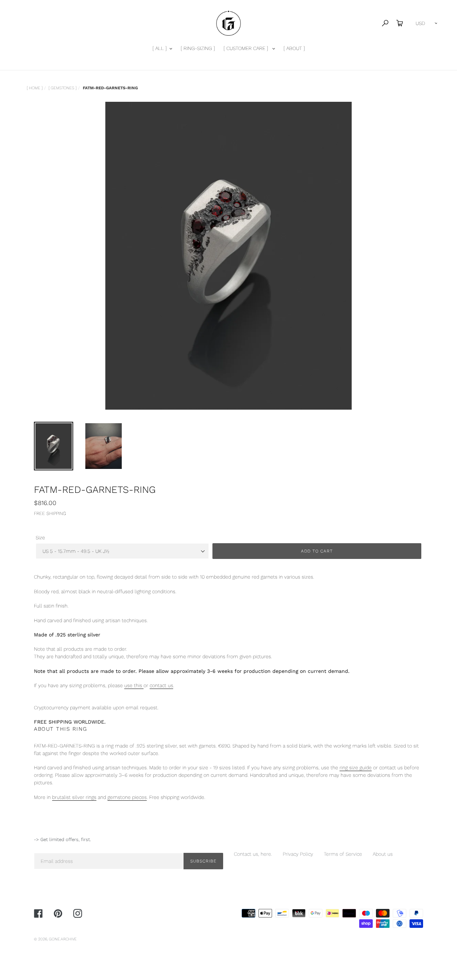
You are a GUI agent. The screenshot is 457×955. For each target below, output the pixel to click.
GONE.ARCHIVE (63, 939)
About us (383, 854)
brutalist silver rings (74, 797)
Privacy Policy (298, 854)
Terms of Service (343, 854)
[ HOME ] (34, 87)
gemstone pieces (127, 797)
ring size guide (356, 767)
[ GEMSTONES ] (62, 87)
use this (134, 685)
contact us (161, 685)
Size (40, 537)
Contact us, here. (253, 854)
